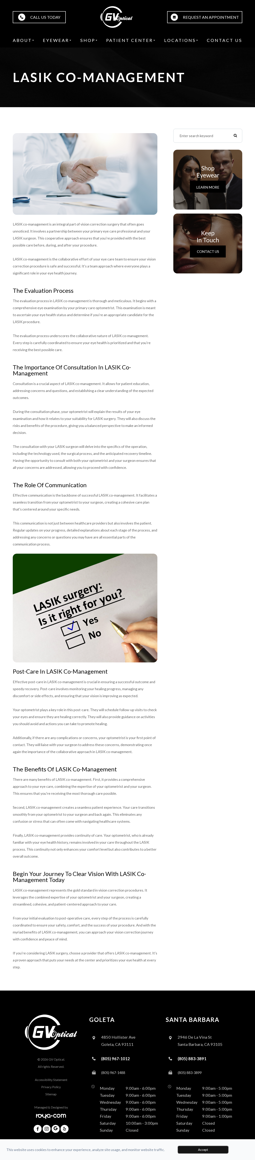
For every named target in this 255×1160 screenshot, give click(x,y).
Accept (203, 1149)
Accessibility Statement (51, 1080)
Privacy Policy (51, 1087)
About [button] (22, 40)
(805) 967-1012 (115, 1058)
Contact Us (224, 40)
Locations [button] (180, 40)
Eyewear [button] (56, 40)
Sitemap (51, 1094)
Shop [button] (87, 40)
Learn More (207, 187)
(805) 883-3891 (192, 1058)
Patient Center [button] (129, 40)
